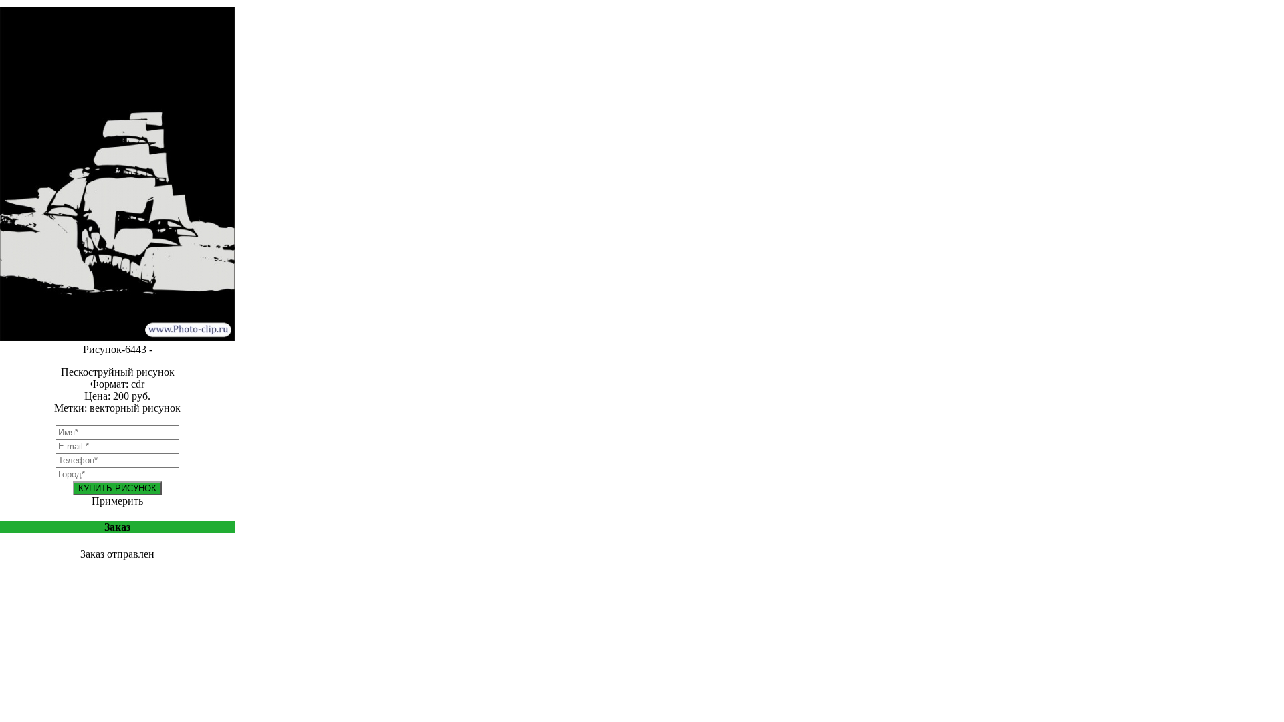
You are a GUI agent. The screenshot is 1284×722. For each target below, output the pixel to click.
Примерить (117, 501)
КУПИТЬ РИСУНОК (117, 488)
